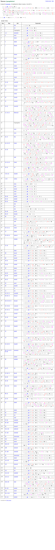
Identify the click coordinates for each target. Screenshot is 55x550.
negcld (15, 258)
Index (53, 1)
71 (5, 290)
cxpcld (15, 260)
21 (5, 101)
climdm (15, 239)
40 (7, 196)
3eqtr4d (15, 173)
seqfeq (15, 178)
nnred (15, 412)
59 (5, 260)
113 (6, 464)
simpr (15, 250)
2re (14, 206)
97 (5, 420)
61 (7, 260)
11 (5, 112)
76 (5, 317)
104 (6, 481)
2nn (15, 25)
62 (7, 264)
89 (7, 377)
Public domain (8, 500)
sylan (15, 58)
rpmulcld (16, 460)
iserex (15, 385)
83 (9, 343)
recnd (15, 490)
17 (5, 85)
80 (9, 326)
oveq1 (15, 65)
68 (5, 295)
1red (15, 417)
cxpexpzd (16, 309)
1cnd (15, 193)
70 (7, 293)
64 (5, 273)
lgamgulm (8, 4)
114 (6, 472)
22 (7, 106)
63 (5, 351)
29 (7, 149)
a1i (14, 27)
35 (5, 398)
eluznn (15, 54)
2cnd (15, 191)
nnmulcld (16, 32)
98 (5, 422)
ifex (15, 136)
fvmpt (15, 143)
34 (6, 178)
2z (14, 288)
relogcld (16, 447)
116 (8, 472)
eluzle (15, 37)
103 (7, 432)
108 (6, 447)
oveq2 (15, 93)
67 (7, 279)
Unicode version (48, 1)
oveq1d (15, 101)
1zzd (15, 186)
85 (5, 368)
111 (6, 457)
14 (7, 112)
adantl (15, 41)
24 (5, 143)
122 (7, 496)
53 (5, 231)
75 (7, 326)
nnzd (15, 35)
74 (5, 326)
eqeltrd (15, 264)
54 (9, 235)
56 (7, 245)
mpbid (15, 393)
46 (7, 211)
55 (5, 245)
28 (9, 143)
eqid (15, 157)
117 (8, 476)
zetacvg (15, 235)
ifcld (15, 481)
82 (7, 343)
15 (5, 82)
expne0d (16, 293)
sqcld (15, 283)
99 (7, 420)
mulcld (15, 198)
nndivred (16, 428)
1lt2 (15, 203)
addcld (15, 196)
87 (7, 368)
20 (5, 97)
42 (7, 201)
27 (7, 136)
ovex (15, 129)
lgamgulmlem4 (10, 1)
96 (5, 412)
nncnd (15, 188)
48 (5, 216)
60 (5, 258)
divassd (15, 300)
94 (5, 496)
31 (7, 162)
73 (9, 295)
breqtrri (15, 213)
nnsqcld (16, 426)
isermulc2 (16, 350)
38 (5, 196)
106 (6, 443)
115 (6, 470)
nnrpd (15, 438)
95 (5, 488)
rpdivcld (16, 443)
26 (5, 136)
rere (15, 208)
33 (8, 173)
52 (9, 227)
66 (7, 275)
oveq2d (15, 68)
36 (5, 350)
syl (14, 149)
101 (6, 428)
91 (8, 385)
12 (5, 68)
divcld (15, 373)
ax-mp (15, 211)
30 (6, 173)
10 (5, 149)
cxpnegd (16, 305)
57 (10, 350)
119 (7, 488)
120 (6, 490)
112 (6, 460)
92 (7, 393)
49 (7, 235)
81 (5, 343)
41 (7, 198)
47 (7, 213)
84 (7, 351)
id (14, 79)
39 (5, 198)
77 (5, 313)
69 (7, 295)
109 (7, 451)
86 (5, 359)
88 (5, 393)
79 (5, 321)
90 (7, 380)
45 (5, 211)
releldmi (16, 359)
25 (7, 143)
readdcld (16, 420)
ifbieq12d (16, 112)
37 (7, 350)
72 (9, 293)
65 (7, 273)
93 (7, 398)
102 (8, 428)
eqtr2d (15, 317)
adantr (15, 268)
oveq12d (16, 82)
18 (5, 89)
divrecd (15, 295)
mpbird (15, 496)
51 (7, 227)
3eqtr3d (15, 326)
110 (6, 476)
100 (7, 422)
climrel (15, 356)
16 (7, 82)
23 (9, 112)
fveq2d (15, 85)
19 (5, 106)
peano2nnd (16, 436)
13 (5, 72)
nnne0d (15, 285)
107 (8, 443)
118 (8, 481)
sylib (15, 245)
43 (9, 350)
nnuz (15, 183)
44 (5, 213)
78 (7, 317)
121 (9, 493)
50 (5, 227)
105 (6, 438)
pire (15, 467)
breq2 (15, 62)
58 (5, 253)
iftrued (15, 45)
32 (7, 167)
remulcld (16, 422)
